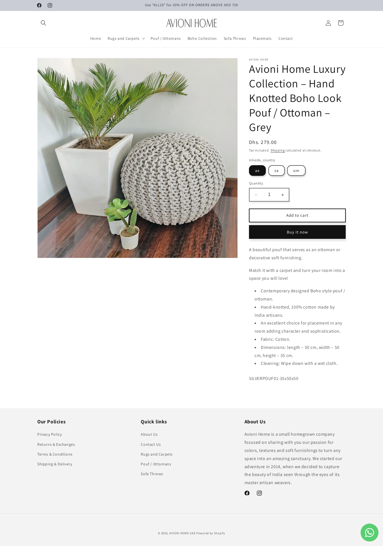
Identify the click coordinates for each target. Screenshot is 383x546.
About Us (149, 434)
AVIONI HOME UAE (182, 533)
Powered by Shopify (210, 533)
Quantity (256, 183)
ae (257, 170)
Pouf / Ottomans (156, 463)
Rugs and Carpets (157, 454)
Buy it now (297, 232)
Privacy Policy (49, 434)
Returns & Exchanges (56, 444)
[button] (43, 23)
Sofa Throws (152, 473)
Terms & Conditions (55, 454)
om (296, 170)
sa (276, 170)
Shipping (278, 150)
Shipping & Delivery (54, 463)
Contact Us (151, 444)
